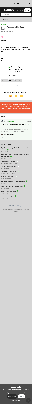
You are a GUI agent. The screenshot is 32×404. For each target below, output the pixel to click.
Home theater (6, 19)
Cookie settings (18, 209)
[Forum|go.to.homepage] (12, 10)
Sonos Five (18, 81)
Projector (4, 81)
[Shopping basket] (28, 3)
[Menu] (3, 3)
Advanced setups (6, 178)
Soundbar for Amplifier (8, 196)
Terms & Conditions (7, 209)
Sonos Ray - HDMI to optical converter (12, 186)
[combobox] (16, 14)
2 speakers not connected (9, 191)
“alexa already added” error (9, 171)
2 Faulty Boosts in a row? (8, 161)
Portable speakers (6, 158)
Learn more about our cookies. (18, 393)
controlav (6, 121)
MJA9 (5, 37)
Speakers (3, 183)
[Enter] (3, 14)
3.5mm (11, 81)
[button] (2, 10)
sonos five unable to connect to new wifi (13, 181)
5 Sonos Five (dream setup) (9, 166)
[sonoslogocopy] (16, 3)
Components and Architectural (9, 163)
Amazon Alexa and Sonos (8, 173)
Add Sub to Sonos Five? (8, 176)
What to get (4, 193)
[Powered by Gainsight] (16, 206)
